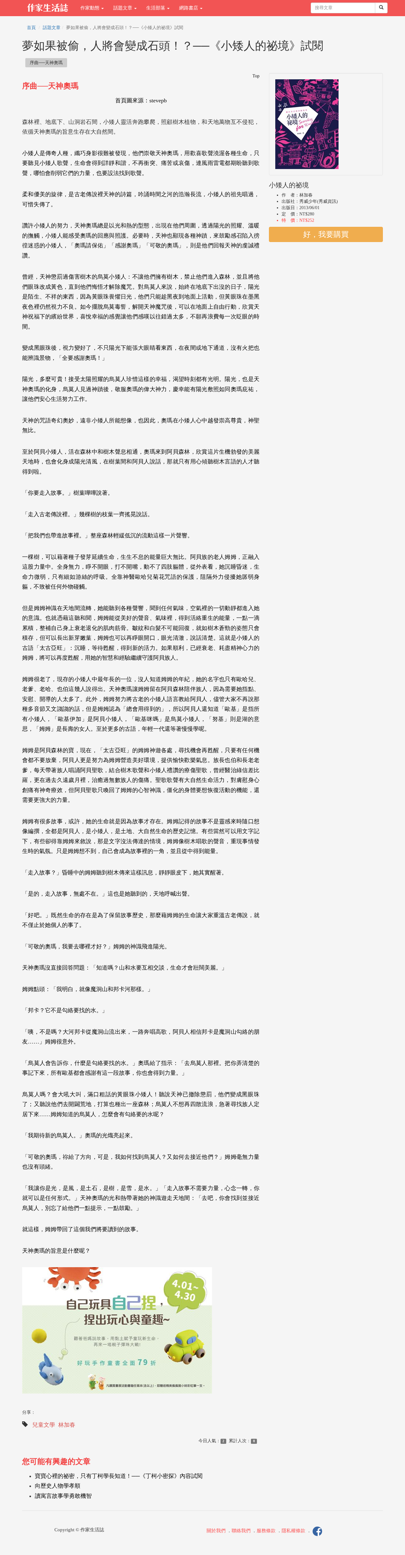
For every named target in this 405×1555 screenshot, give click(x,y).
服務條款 (266, 1531)
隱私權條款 (293, 1531)
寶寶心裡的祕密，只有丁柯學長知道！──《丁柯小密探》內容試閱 (118, 1476)
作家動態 (90, 7)
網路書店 (189, 7)
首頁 (31, 27)
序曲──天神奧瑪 (46, 62)
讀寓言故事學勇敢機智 (63, 1496)
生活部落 (156, 7)
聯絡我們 (241, 1531)
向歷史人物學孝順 (57, 1486)
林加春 (66, 1425)
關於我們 (216, 1531)
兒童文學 (43, 1425)
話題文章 (123, 7)
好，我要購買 (326, 234)
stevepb (158, 100)
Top (255, 76)
